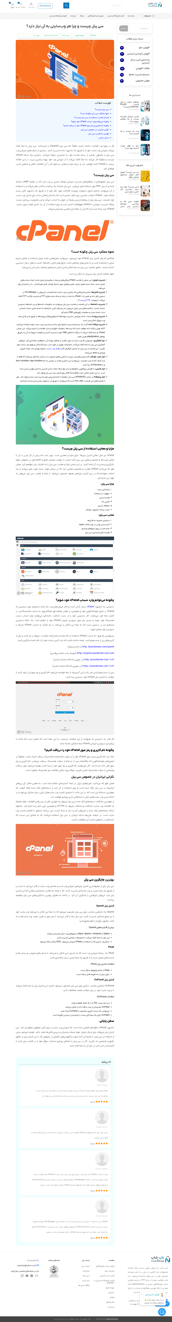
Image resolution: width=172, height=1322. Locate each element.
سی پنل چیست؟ (102, 109)
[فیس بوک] (32, 1276)
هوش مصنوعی (142, 80)
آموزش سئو (144, 47)
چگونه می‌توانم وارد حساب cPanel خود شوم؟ (90, 121)
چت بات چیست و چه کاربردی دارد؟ (129, 132)
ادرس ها (86, 1275)
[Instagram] (22, 1276)
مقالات (111, 1297)
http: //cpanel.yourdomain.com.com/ (95, 653)
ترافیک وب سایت (53, 348)
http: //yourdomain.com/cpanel (98, 646)
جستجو (66, 5)
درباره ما (111, 1307)
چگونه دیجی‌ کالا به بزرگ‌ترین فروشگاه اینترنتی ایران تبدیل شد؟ (129, 205)
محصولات (147, 16)
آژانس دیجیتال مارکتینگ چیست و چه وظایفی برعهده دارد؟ (129, 119)
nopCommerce (112, 1319)
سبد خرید (86, 1280)
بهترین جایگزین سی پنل (98, 133)
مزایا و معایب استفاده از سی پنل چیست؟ (91, 117)
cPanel (90, 606)
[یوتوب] (27, 1276)
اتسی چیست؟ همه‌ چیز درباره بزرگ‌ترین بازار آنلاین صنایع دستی (129, 189)
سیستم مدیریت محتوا (139, 74)
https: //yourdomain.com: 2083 (98, 666)
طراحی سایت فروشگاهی (105, 1266)
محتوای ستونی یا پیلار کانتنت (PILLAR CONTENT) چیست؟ (129, 104)
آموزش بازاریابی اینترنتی (138, 53)
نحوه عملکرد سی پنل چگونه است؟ (94, 113)
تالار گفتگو (110, 1302)
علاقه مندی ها (84, 1285)
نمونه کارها (110, 1288)
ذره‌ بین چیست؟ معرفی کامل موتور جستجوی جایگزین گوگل (129, 174)
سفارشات (86, 1271)
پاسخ (93, 1102)
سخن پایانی (104, 137)
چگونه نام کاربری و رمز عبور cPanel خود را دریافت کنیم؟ (86, 125)
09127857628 (45, 6)
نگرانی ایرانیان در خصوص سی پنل (95, 129)
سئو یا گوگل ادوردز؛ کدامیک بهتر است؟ (129, 147)
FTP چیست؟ (84, 300)
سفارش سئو (109, 1271)
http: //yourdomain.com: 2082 (99, 659)
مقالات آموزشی (142, 68)
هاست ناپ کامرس (107, 1275)
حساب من (31, 7)
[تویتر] (37, 1276)
